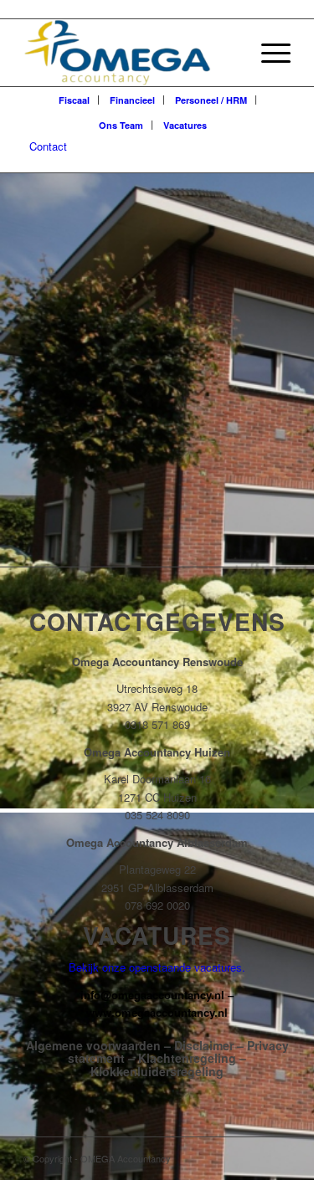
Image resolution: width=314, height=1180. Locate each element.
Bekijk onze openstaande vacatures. (157, 967)
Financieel (132, 100)
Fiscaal (74, 100)
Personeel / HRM (211, 100)
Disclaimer (204, 1045)
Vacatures (185, 125)
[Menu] (268, 52)
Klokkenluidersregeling (157, 1071)
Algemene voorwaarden (93, 1045)
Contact (48, 146)
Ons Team (121, 125)
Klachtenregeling (187, 1057)
